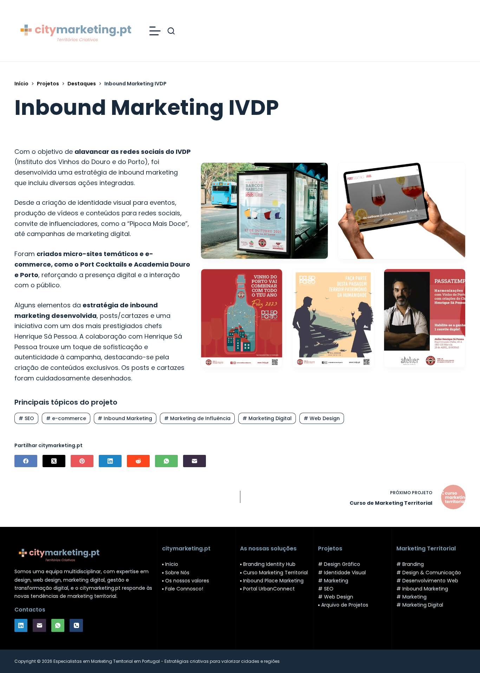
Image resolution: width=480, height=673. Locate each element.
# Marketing (333, 580)
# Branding (410, 564)
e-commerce (66, 418)
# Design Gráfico (339, 564)
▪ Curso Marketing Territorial (274, 572)
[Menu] (155, 31)
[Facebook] (25, 461)
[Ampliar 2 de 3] (364, 278)
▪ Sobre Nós (175, 572)
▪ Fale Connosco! (182, 588)
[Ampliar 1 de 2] (318, 171)
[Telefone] (76, 625)
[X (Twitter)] (54, 461)
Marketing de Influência (197, 418)
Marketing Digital (267, 418)
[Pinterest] (82, 461)
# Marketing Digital (419, 604)
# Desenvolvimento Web (427, 580)
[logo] (74, 31)
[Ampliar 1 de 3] (273, 278)
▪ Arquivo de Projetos (343, 604)
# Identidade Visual (342, 572)
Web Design (322, 418)
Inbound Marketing (125, 418)
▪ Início (170, 564)
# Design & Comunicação (428, 572)
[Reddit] (138, 461)
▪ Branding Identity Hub (268, 564)
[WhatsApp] (166, 461)
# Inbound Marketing (422, 588)
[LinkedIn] (110, 461)
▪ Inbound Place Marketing (272, 580)
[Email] (194, 461)
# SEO (325, 588)
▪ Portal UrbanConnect (267, 588)
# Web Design (335, 596)
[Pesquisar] (171, 30)
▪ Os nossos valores (185, 580)
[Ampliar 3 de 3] (456, 278)
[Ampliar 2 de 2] (456, 171)
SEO (26, 418)
